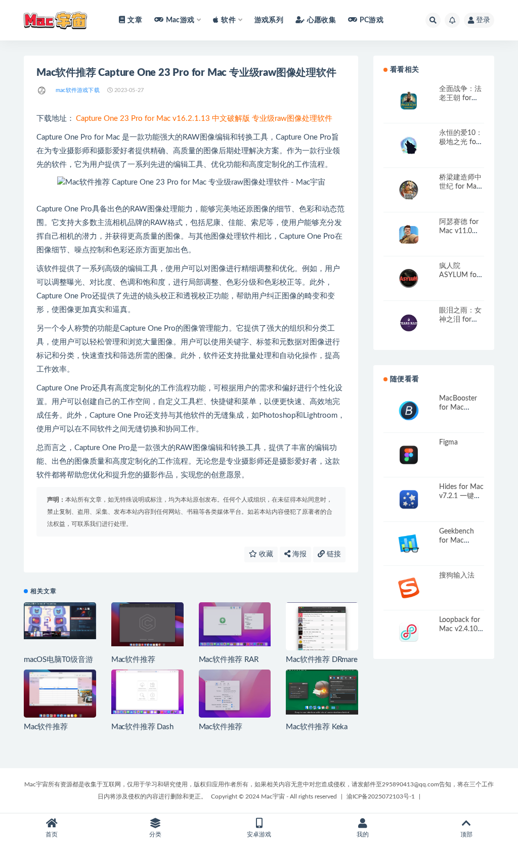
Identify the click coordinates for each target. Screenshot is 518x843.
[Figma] (408, 455)
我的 (363, 834)
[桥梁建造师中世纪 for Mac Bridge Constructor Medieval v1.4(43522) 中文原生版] (408, 190)
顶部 (466, 834)
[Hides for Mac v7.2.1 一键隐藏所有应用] (408, 499)
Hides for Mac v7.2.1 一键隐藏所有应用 (461, 496)
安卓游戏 (259, 834)
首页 (52, 834)
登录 (483, 20)
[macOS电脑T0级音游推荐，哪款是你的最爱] (60, 620)
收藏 (265, 554)
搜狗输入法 (456, 575)
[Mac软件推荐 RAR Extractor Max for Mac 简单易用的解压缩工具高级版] (235, 624)
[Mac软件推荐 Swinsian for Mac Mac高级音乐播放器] (60, 694)
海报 (298, 554)
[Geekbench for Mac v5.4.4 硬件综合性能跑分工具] (408, 544)
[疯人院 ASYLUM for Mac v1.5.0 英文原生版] (408, 278)
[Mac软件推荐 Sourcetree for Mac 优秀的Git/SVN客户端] (147, 624)
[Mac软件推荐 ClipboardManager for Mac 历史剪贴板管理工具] (235, 696)
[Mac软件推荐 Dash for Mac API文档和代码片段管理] (147, 692)
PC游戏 (371, 20)
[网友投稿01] (42, 90)
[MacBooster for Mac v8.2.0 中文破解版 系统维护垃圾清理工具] (408, 411)
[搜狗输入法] (408, 588)
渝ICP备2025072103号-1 (381, 796)
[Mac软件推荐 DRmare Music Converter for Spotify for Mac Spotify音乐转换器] (322, 632)
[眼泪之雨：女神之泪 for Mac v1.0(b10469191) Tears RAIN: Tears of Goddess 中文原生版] (408, 323)
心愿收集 (321, 20)
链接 (333, 554)
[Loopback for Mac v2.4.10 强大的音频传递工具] (408, 632)
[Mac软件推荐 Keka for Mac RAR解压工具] (322, 692)
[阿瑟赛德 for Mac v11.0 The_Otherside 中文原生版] (408, 234)
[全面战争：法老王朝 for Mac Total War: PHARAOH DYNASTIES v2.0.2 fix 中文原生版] (408, 101)
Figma (448, 442)
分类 (155, 834)
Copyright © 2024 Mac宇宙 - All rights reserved (274, 796)
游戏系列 (268, 20)
